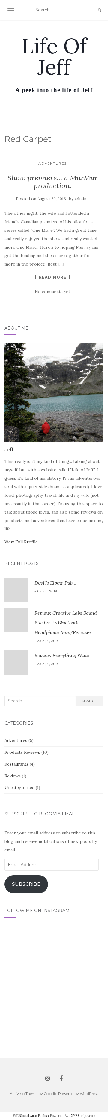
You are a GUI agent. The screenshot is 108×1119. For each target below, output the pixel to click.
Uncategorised (19, 787)
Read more (52, 277)
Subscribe (26, 884)
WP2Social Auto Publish (31, 1116)
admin (80, 199)
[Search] (99, 10)
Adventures (52, 163)
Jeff (9, 450)
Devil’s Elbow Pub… (55, 583)
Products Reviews (22, 752)
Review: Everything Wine (61, 655)
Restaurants (16, 764)
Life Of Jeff (54, 56)
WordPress (89, 1093)
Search (89, 700)
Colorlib (50, 1093)
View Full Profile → (23, 542)
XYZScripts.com (83, 1116)
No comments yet (52, 291)
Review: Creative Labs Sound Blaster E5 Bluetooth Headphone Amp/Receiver (65, 622)
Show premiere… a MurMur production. (53, 181)
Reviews (12, 776)
